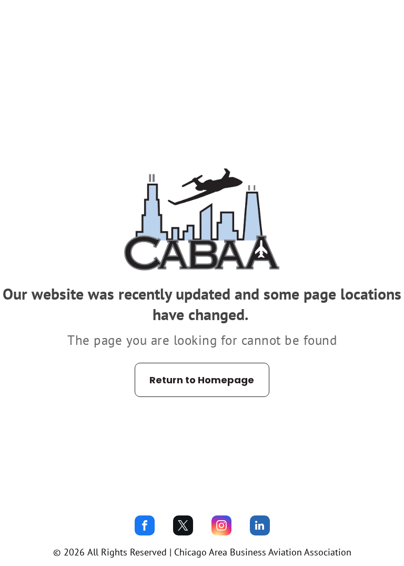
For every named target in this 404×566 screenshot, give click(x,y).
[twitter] (183, 526)
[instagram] (221, 526)
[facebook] (145, 526)
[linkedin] (260, 526)
